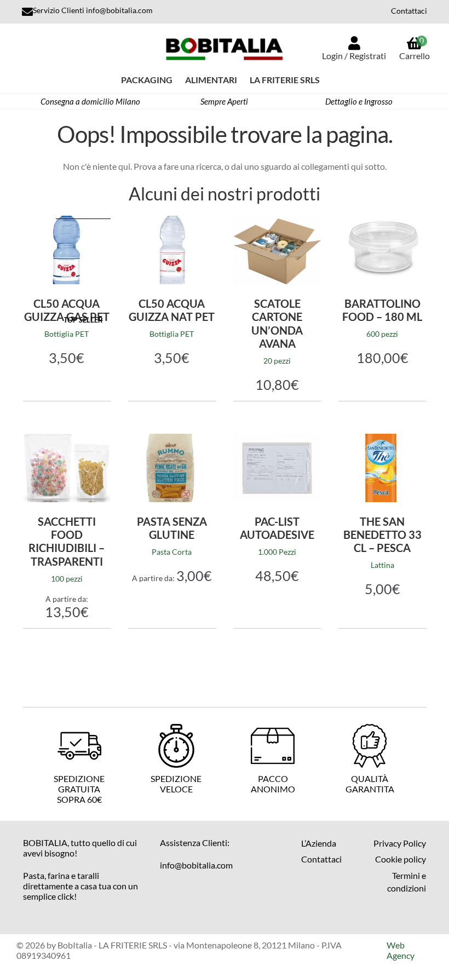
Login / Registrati (354, 55)
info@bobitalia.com (118, 10)
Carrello (414, 48)
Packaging (146, 79)
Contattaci (409, 10)
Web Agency (401, 950)
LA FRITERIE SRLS (285, 79)
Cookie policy (400, 859)
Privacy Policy (399, 843)
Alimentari (211, 79)
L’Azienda (318, 843)
